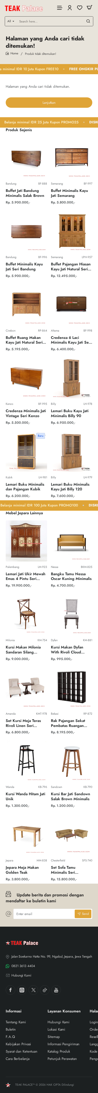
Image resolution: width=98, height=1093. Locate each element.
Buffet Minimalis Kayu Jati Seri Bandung (24, 267)
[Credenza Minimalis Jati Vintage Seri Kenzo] (26, 377)
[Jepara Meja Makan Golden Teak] (26, 834)
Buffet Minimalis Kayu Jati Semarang (69, 193)
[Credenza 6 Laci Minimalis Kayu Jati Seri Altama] (71, 304)
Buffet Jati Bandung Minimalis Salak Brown (25, 193)
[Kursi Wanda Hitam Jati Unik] (26, 761)
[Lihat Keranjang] (89, 7)
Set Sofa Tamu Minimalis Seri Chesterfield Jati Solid (69, 870)
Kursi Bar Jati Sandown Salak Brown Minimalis (70, 797)
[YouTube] (56, 990)
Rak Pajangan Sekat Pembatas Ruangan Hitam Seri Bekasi (68, 723)
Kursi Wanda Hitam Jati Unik (25, 797)
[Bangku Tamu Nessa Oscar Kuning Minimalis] (71, 541)
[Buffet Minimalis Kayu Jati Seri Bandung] (26, 231)
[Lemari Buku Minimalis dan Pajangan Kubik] (26, 451)
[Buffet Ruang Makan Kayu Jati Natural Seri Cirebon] (26, 304)
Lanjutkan (49, 102)
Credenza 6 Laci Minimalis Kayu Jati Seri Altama (71, 340)
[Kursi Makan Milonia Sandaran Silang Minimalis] (26, 614)
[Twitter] (33, 990)
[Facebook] (10, 990)
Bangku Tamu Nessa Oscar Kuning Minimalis (71, 577)
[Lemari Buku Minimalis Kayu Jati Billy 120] (71, 451)
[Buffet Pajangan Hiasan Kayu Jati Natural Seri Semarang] (71, 231)
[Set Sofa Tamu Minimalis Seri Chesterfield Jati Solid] (71, 834)
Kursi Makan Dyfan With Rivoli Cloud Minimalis (67, 650)
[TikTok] (44, 990)
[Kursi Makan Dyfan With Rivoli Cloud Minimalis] (71, 614)
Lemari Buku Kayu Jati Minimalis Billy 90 (69, 414)
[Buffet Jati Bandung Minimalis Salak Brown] (26, 157)
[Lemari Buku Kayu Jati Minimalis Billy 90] (71, 377)
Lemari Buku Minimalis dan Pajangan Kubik (25, 487)
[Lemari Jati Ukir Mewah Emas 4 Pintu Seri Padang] (26, 541)
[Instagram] (22, 990)
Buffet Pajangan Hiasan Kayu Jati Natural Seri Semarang (71, 267)
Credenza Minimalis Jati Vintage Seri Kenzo (26, 414)
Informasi (13, 1011)
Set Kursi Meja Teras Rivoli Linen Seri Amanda (23, 723)
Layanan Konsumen (64, 1011)
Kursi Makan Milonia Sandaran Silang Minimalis (23, 650)
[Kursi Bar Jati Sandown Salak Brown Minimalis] (71, 761)
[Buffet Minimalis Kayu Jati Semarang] (71, 157)
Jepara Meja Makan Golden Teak (22, 870)
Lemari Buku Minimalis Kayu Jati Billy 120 (70, 487)
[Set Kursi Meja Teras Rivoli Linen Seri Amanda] (26, 687)
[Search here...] (88, 21)
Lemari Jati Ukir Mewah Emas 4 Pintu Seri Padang (25, 577)
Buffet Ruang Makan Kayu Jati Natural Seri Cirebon (24, 340)
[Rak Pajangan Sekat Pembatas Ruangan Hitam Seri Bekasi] (71, 687)
